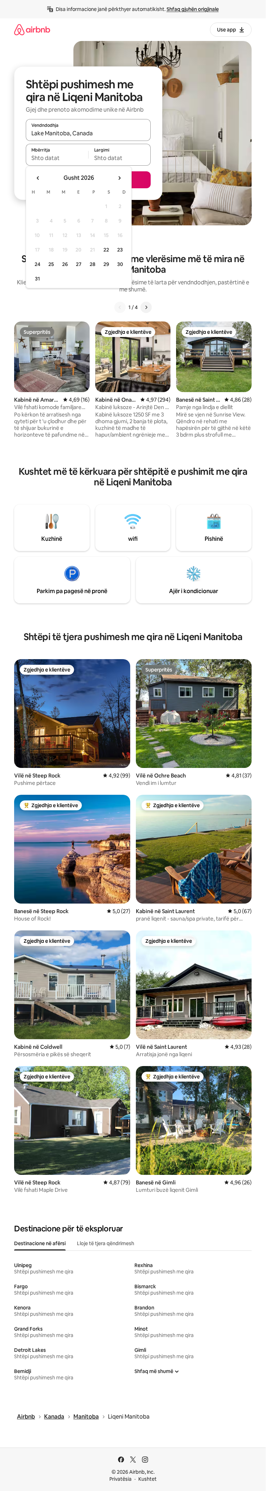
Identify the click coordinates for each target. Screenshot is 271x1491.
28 (92, 264)
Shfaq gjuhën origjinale (193, 9)
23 (120, 250)
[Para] (146, 307)
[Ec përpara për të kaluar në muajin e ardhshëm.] (119, 178)
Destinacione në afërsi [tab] (40, 1243)
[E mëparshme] (120, 307)
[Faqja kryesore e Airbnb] (32, 29)
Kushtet (147, 1479)
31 (37, 279)
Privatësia (120, 1479)
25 (51, 264)
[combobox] (88, 133)
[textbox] (57, 158)
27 (79, 264)
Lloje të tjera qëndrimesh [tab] (105, 1243)
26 (65, 264)
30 (120, 264)
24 (37, 264)
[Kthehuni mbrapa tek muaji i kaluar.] (38, 178)
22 (106, 250)
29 (106, 264)
